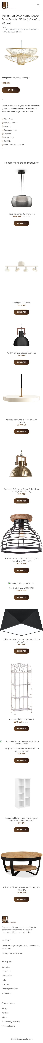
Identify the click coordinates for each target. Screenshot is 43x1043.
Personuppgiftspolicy (11, 1021)
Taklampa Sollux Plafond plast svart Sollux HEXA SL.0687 (21, 640)
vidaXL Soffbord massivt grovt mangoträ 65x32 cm (21, 888)
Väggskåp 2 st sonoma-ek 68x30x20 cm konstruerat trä (21, 749)
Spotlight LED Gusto (21, 303)
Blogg (4, 1008)
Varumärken (7, 993)
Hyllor (4, 980)
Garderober (7, 975)
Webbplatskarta (8, 1026)
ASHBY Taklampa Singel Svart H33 (21, 353)
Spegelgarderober (10, 989)
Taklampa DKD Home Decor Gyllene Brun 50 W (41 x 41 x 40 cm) (21, 490)
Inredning (5, 984)
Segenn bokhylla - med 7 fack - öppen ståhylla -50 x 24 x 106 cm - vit (21, 819)
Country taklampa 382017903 (21, 588)
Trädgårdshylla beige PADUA (21, 719)
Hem (4, 27)
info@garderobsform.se (12, 953)
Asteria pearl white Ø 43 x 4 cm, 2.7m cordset (21, 421)
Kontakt (5, 1013)
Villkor (4, 1017)
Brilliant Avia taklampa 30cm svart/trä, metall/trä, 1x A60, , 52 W (21, 559)
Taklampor (25, 78)
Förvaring (6, 971)
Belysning (17, 78)
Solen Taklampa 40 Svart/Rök (22, 214)
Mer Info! (11, 90)
